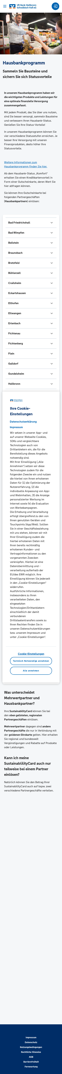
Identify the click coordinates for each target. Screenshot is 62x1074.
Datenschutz (31, 1042)
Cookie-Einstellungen (31, 653)
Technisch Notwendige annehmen (31, 661)
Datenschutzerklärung (23, 421)
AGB (31, 1057)
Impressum (31, 1037)
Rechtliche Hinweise (31, 1052)
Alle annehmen (31, 670)
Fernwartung (31, 1066)
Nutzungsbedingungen (31, 1047)
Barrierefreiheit (31, 1061)
